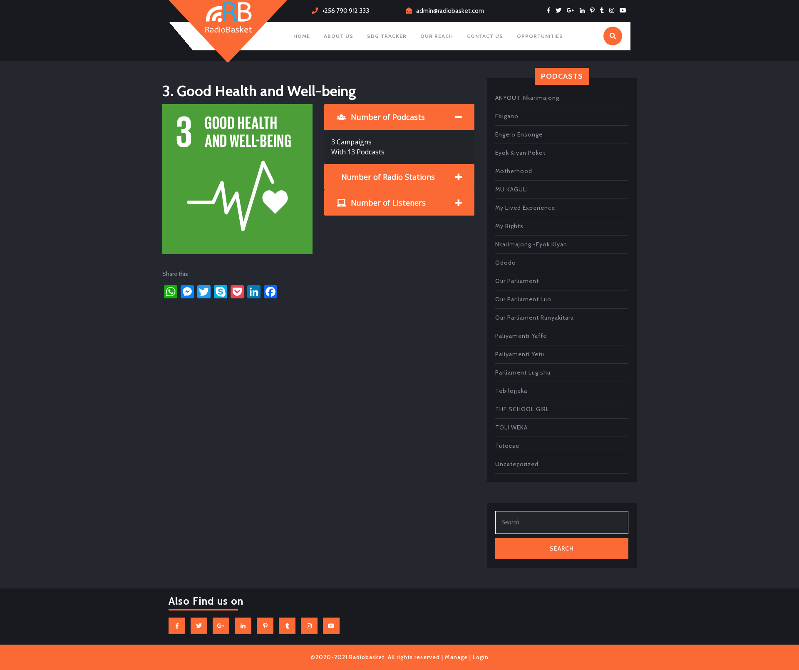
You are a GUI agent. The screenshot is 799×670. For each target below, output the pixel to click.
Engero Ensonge (519, 134)
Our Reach (436, 36)
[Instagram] (613, 10)
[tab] (399, 117)
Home (301, 36)
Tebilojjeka (511, 391)
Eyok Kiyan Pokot (520, 152)
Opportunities (540, 36)
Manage (456, 657)
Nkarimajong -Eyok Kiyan (531, 244)
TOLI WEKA (511, 427)
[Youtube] (625, 10)
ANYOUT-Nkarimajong (527, 98)
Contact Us (485, 36)
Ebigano (507, 116)
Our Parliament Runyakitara (534, 317)
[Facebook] (550, 10)
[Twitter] (561, 10)
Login (481, 657)
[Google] (572, 10)
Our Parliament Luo (523, 299)
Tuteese (507, 445)
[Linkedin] (584, 10)
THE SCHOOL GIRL (522, 409)
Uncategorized (516, 464)
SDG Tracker (387, 36)
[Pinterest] (594, 10)
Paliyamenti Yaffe (521, 336)
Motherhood (513, 171)
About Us (338, 36)
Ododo (505, 262)
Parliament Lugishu (523, 372)
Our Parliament (517, 281)
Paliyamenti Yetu (519, 354)
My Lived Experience (525, 207)
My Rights (509, 226)
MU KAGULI (511, 189)
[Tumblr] (604, 10)
